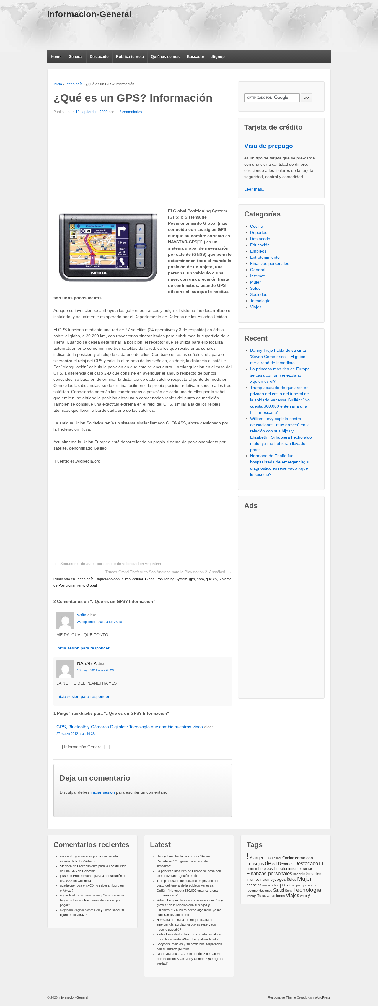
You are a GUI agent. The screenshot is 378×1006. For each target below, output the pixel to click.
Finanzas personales (269, 263)
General (76, 56)
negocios (254, 885)
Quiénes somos (165, 56)
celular (137, 579)
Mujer (255, 282)
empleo (252, 868)
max (63, 856)
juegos (279, 879)
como (300, 858)
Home (56, 56)
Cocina (256, 226)
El (321, 863)
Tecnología (74, 84)
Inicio (57, 84)
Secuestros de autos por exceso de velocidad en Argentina (110, 563)
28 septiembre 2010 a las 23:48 (99, 622)
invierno (266, 880)
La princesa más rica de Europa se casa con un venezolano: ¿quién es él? (280, 375)
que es (211, 579)
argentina (262, 857)
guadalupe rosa (71, 885)
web (303, 896)
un (264, 896)
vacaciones (276, 896)
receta (312, 885)
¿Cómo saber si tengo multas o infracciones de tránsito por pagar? (92, 900)
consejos (255, 863)
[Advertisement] (154, 32)
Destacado (99, 56)
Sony (288, 890)
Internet (257, 276)
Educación (260, 244)
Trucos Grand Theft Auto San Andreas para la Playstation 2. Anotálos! (165, 572)
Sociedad (259, 294)
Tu (259, 896)
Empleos (258, 251)
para (200, 579)
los (293, 880)
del (274, 864)
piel (293, 885)
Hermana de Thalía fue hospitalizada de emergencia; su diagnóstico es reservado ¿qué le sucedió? (186, 924)
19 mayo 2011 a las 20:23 (95, 670)
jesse (64, 876)
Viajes (255, 307)
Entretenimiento (265, 257)
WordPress (323, 997)
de (268, 863)
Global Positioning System (166, 579)
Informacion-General (89, 14)
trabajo (251, 896)
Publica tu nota (130, 56)
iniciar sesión (103, 792)
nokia (266, 885)
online (275, 885)
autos (126, 579)
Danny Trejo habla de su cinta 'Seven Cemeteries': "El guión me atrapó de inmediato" (278, 356)
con (309, 857)
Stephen (66, 866)
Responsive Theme (282, 997)
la (289, 879)
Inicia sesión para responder (83, 648)
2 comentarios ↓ (132, 112)
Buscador (195, 56)
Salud (255, 288)
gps (192, 579)
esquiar (307, 868)
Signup (218, 56)
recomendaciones (259, 890)
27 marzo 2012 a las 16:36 (75, 733)
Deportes (258, 232)
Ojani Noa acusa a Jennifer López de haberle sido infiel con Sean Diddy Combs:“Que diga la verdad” (190, 958)
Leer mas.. (254, 189)
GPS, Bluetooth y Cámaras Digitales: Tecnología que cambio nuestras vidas (129, 726)
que (304, 885)
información (311, 874)
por (298, 885)
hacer (297, 874)
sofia (81, 614)
